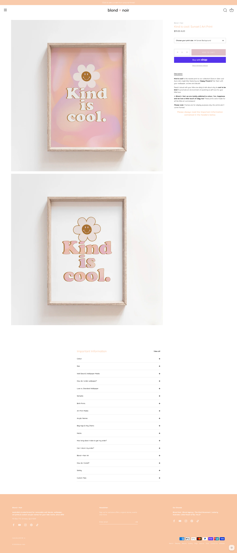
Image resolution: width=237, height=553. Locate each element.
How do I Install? (83, 463)
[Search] (225, 10)
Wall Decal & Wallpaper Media (88, 374)
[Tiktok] (37, 525)
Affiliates (222, 543)
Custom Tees (81, 478)
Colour (79, 359)
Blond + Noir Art (83, 455)
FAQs (196, 543)
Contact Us (214, 543)
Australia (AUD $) (17, 538)
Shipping (177, 543)
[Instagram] (25, 525)
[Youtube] (19, 525)
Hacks (79, 433)
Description (178, 74)
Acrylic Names (82, 418)
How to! (201, 543)
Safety (79, 470)
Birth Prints (81, 403)
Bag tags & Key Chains (85, 426)
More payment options (200, 65)
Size (78, 366)
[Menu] (5, 10)
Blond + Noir (178, 23)
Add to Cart (208, 52)
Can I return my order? (85, 448)
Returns (184, 543)
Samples (80, 396)
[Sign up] (136, 522)
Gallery (190, 543)
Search (171, 543)
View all (157, 351)
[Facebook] (13, 525)
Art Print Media (82, 411)
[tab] (179, 74)
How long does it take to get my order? (92, 441)
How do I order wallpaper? (87, 381)
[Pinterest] (31, 525)
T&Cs (207, 543)
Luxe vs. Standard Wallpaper (87, 388)
